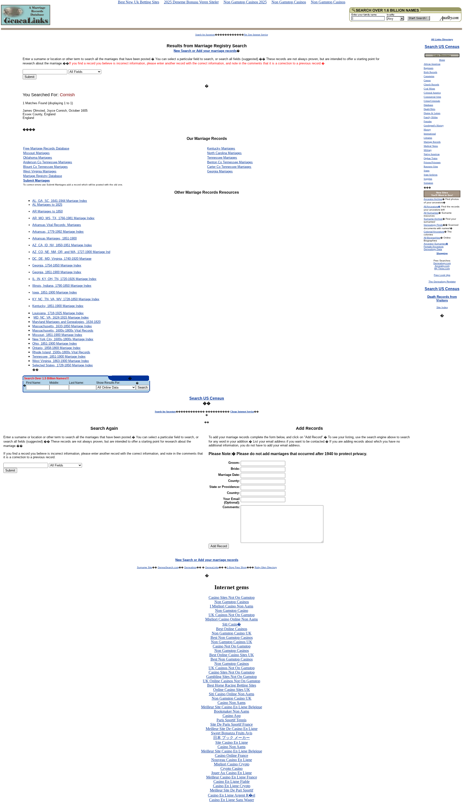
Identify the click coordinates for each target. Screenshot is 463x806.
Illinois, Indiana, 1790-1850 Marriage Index (61, 285)
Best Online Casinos (231, 629)
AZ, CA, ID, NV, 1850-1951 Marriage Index (62, 245)
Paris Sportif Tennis (231, 720)
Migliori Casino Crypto (231, 764)
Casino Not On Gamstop (232, 646)
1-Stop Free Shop (237, 567)
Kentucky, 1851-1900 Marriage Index (57, 306)
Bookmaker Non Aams (231, 711)
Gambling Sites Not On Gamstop (231, 677)
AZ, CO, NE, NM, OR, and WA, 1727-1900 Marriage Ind (71, 252)
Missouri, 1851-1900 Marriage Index (57, 335)
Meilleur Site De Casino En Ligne (232, 729)
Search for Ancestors (205, 34)
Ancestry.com (442, 266)
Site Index (442, 307)
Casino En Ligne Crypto (231, 786)
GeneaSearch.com (168, 567)
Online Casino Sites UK (231, 690)
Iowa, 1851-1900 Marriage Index (54, 292)
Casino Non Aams (231, 703)
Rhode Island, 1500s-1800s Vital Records (61, 352)
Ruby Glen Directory (266, 567)
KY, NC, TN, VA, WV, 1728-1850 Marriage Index (65, 299)
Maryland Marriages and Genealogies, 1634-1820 (66, 322)
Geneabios (190, 567)
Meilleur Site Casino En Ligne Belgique (231, 707)
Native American (432, 154)
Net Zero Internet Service (256, 34)
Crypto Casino (231, 768)
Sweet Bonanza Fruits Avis (231, 733)
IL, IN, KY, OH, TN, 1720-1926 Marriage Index (64, 279)
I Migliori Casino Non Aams (231, 606)
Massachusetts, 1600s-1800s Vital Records (62, 330)
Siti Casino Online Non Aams (231, 694)
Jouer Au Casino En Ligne (231, 773)
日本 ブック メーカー (231, 738)
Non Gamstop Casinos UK (231, 642)
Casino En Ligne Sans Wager (231, 800)
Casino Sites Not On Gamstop (232, 597)
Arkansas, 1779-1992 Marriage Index (58, 231)
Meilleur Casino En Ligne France (231, 777)
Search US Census (206, 398)
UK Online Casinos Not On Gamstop (231, 681)
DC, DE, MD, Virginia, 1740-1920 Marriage (61, 258)
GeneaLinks (212, 567)
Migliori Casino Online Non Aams (231, 619)
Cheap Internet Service (242, 411)
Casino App (232, 716)
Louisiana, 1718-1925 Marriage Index (58, 313)
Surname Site (144, 567)
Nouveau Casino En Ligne (231, 760)
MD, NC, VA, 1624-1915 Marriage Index (61, 317)
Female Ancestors (433, 246)
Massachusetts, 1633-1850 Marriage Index (62, 326)
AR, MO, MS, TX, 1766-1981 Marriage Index (63, 218)
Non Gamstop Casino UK (232, 633)
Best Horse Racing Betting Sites (231, 685)
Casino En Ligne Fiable (231, 781)
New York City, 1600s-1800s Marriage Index (62, 339)
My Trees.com (442, 268)
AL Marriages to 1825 (47, 204)
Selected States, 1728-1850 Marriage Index (62, 365)
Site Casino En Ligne (231, 742)
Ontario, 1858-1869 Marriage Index (56, 348)
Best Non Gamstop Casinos (232, 637)
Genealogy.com (442, 263)
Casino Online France (231, 755)
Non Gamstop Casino (231, 610)
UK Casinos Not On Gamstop (232, 615)
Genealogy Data (433, 249)
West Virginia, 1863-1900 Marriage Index (60, 361)
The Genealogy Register (442, 281)
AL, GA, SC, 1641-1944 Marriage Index (59, 201)
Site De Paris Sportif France (231, 724)
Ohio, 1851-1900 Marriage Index (54, 343)
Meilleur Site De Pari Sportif (231, 790)
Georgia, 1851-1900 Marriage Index (56, 272)
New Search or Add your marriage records (206, 560)
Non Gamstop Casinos (231, 602)
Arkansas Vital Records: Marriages (56, 225)
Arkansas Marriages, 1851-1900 (54, 238)
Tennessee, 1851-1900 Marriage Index (59, 356)
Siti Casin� (231, 624)
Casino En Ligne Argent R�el (231, 795)
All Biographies (432, 237)
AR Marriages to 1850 (47, 211)
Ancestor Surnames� (436, 243)
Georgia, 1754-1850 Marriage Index (56, 265)
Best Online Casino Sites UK (231, 655)
